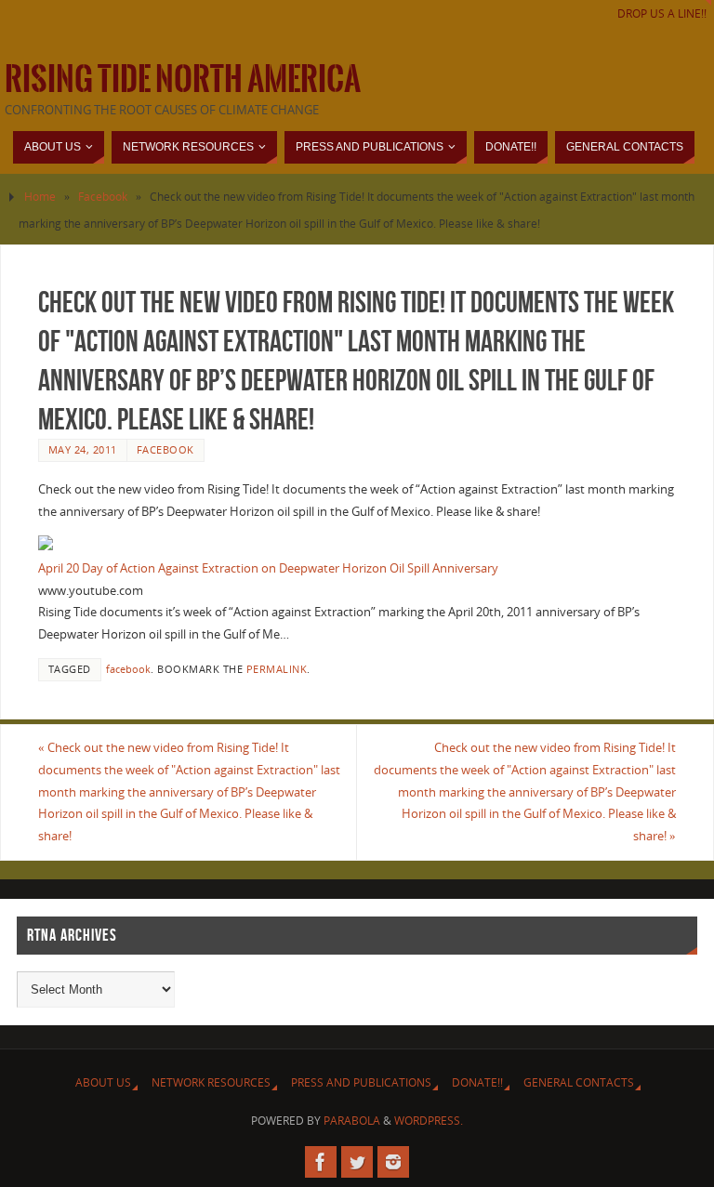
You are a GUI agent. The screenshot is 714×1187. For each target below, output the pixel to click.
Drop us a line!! (662, 13)
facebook (128, 669)
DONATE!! (477, 1082)
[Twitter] (357, 1162)
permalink (277, 669)
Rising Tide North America (183, 80)
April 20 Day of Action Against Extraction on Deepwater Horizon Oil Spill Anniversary (268, 568)
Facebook (102, 196)
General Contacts (578, 1082)
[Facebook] (321, 1162)
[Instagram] (393, 1162)
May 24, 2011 (82, 449)
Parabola (352, 1120)
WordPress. (428, 1120)
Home (40, 196)
